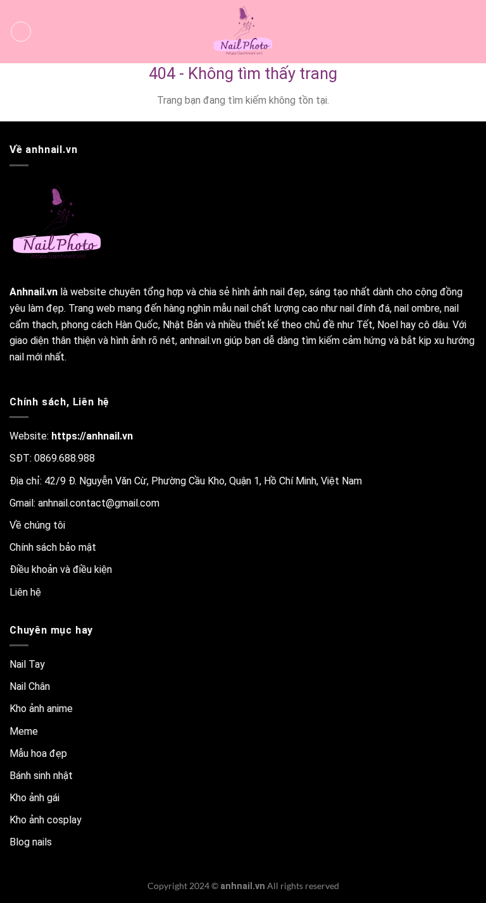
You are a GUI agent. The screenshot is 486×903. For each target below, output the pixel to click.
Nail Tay (27, 664)
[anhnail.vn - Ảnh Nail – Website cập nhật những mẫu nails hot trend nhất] (243, 31)
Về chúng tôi (37, 525)
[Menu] (21, 32)
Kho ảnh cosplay (45, 820)
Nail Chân (29, 686)
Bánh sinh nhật (41, 776)
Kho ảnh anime (41, 709)
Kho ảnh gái (34, 798)
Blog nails (30, 842)
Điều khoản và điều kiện (60, 569)
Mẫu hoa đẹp (38, 753)
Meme (23, 731)
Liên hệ (25, 592)
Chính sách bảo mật (52, 547)
